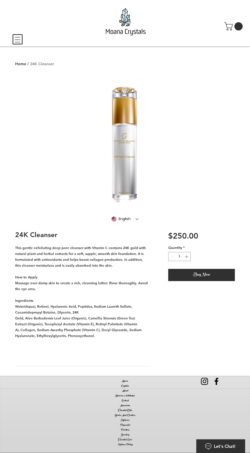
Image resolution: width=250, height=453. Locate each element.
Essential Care (125, 439)
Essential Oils (125, 410)
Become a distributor (125, 395)
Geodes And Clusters (125, 415)
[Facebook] (216, 381)
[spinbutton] (179, 256)
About (125, 391)
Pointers (125, 430)
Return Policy (125, 444)
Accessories (125, 405)
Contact (125, 400)
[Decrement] (172, 256)
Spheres (125, 420)
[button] (234, 26)
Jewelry (125, 434)
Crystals (125, 386)
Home (20, 64)
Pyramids (125, 425)
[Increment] (187, 256)
